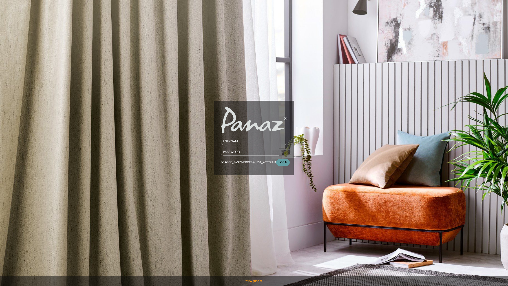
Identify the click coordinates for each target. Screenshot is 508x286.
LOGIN (283, 162)
